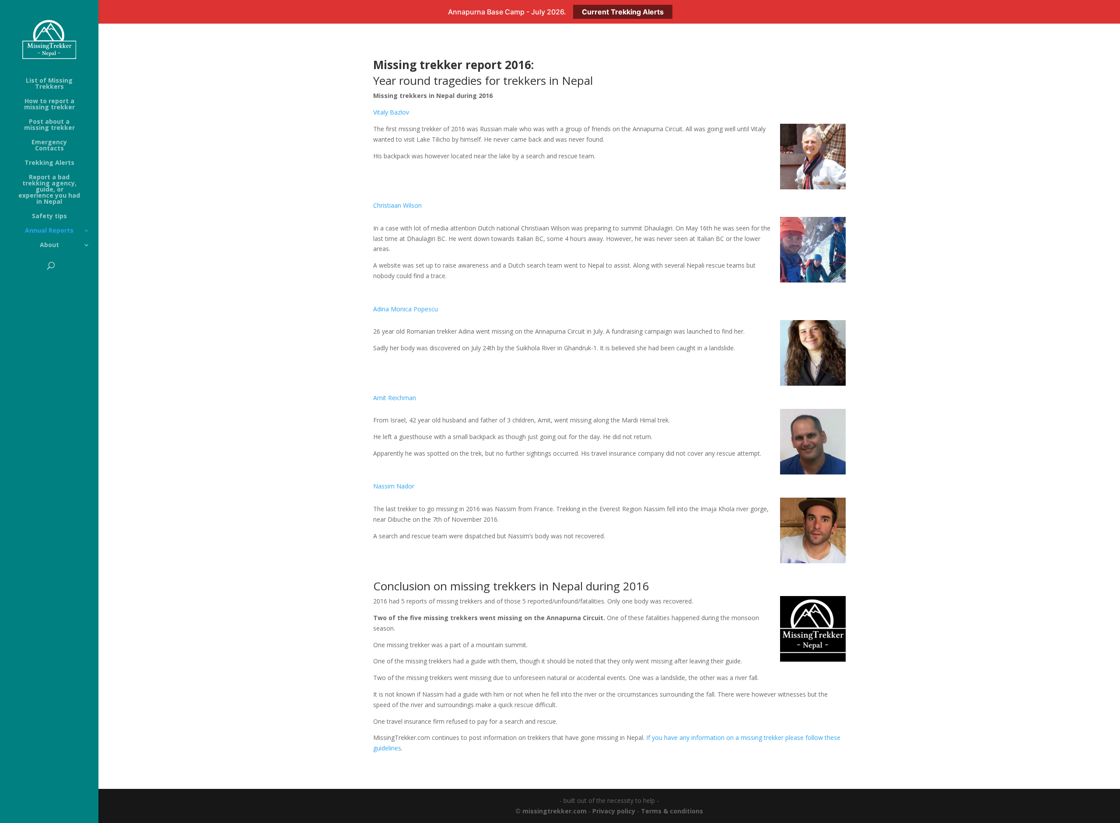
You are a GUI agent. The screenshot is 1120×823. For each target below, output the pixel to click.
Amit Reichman (394, 398)
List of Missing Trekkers (49, 84)
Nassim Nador (393, 486)
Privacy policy (613, 811)
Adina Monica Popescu (405, 309)
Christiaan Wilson (397, 205)
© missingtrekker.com (551, 811)
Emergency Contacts (49, 145)
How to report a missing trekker (49, 104)
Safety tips (49, 216)
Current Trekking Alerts (623, 11)
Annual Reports (49, 230)
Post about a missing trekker (49, 125)
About (49, 245)
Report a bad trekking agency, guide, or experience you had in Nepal (49, 190)
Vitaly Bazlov (391, 112)
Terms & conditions (672, 811)
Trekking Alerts (49, 163)
